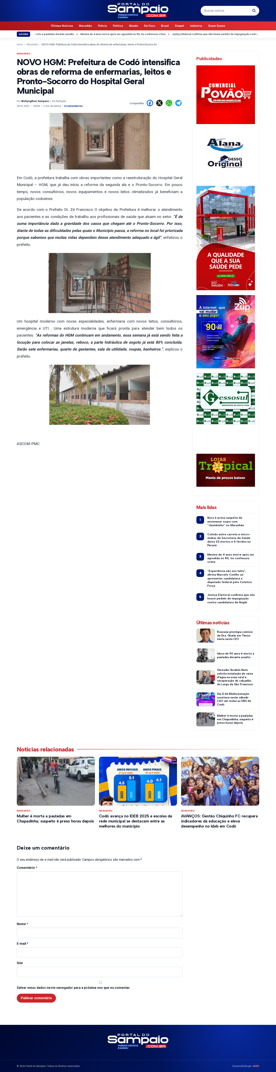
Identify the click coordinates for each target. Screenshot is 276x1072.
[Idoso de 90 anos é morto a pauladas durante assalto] (205, 655)
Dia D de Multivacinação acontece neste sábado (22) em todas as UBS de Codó (234, 699)
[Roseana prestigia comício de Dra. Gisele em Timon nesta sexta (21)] (205, 636)
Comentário (27, 868)
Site (20, 963)
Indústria (196, 25)
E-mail (22, 944)
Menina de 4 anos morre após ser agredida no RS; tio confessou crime (102, 34)
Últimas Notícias (62, 25)
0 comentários (73, 105)
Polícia (102, 25)
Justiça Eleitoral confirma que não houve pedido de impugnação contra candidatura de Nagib (208, 34)
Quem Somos (216, 25)
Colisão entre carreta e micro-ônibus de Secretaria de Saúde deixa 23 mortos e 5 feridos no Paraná (229, 540)
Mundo (133, 25)
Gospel (179, 25)
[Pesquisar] (254, 11)
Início (20, 44)
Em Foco (149, 25)
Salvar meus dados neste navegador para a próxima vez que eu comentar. (73, 988)
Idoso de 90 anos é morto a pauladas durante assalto (235, 655)
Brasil (165, 25)
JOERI (255, 1066)
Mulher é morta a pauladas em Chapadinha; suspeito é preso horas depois (235, 719)
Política (118, 25)
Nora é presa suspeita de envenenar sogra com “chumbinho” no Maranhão (225, 521)
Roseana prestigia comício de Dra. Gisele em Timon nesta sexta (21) (235, 635)
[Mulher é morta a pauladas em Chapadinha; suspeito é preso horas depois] (205, 719)
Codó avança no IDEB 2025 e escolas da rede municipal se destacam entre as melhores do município (135, 821)
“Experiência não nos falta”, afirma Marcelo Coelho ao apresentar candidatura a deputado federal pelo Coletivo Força (229, 578)
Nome (22, 924)
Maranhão (85, 25)
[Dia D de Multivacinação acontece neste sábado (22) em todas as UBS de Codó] (205, 699)
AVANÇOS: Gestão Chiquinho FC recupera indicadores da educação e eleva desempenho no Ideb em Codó (219, 821)
